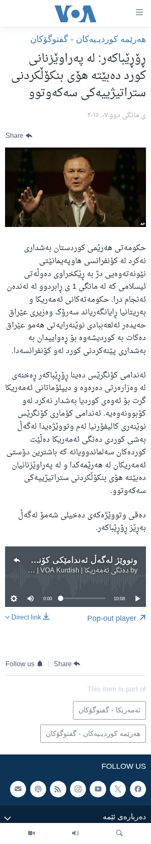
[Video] (31, 833)
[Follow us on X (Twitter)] (118, 789)
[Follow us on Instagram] (78, 789)
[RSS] (58, 789)
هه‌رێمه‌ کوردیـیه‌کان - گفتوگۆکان (88, 39)
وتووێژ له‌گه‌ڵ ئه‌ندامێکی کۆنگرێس (77, 559)
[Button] (18, 135)
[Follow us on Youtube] (98, 789)
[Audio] (75, 833)
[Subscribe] (18, 789)
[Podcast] (38, 789)
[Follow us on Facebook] (138, 789)
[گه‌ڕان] (119, 833)
